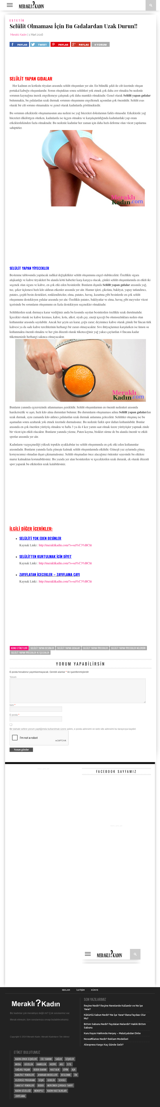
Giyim (65, 1069)
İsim (12, 705)
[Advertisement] (41, 63)
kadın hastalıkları (57, 1090)
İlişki (41, 1080)
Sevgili (62, 1080)
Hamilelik (41, 1064)
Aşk (73, 1069)
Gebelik (51, 1080)
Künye (94, 990)
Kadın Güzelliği (23, 1090)
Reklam (66, 990)
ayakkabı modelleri (47, 1074)
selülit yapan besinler (42, 648)
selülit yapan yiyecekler (95, 648)
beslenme (66, 1074)
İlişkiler (70, 1059)
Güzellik (28, 1064)
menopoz (39, 1090)
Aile (61, 1064)
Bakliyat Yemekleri (24, 1074)
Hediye (53, 1064)
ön (75, 1074)
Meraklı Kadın (18, 34)
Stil (69, 1064)
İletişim (80, 990)
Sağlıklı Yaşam (22, 1069)
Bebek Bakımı (40, 1069)
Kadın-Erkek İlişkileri (26, 1059)
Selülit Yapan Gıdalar (68, 648)
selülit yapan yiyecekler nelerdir (128, 648)
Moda (18, 1064)
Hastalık (54, 1069)
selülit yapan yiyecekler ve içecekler (30, 652)
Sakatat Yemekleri (24, 1085)
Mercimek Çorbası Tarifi (60, 1085)
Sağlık (58, 1059)
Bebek (41, 1085)
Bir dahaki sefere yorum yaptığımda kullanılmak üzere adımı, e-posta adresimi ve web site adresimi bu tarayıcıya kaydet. (73, 729)
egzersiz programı (25, 1080)
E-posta (14, 715)
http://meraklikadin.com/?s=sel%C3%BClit (65, 545)
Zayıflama (20, 1096)
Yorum (13, 677)
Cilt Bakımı (46, 1059)
